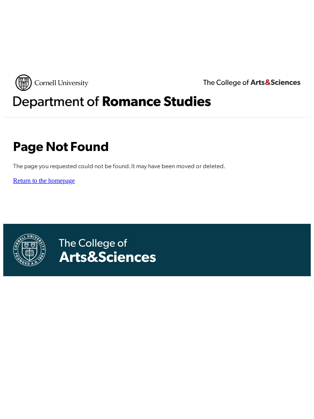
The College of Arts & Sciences (252, 82)
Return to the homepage (44, 180)
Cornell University (52, 82)
